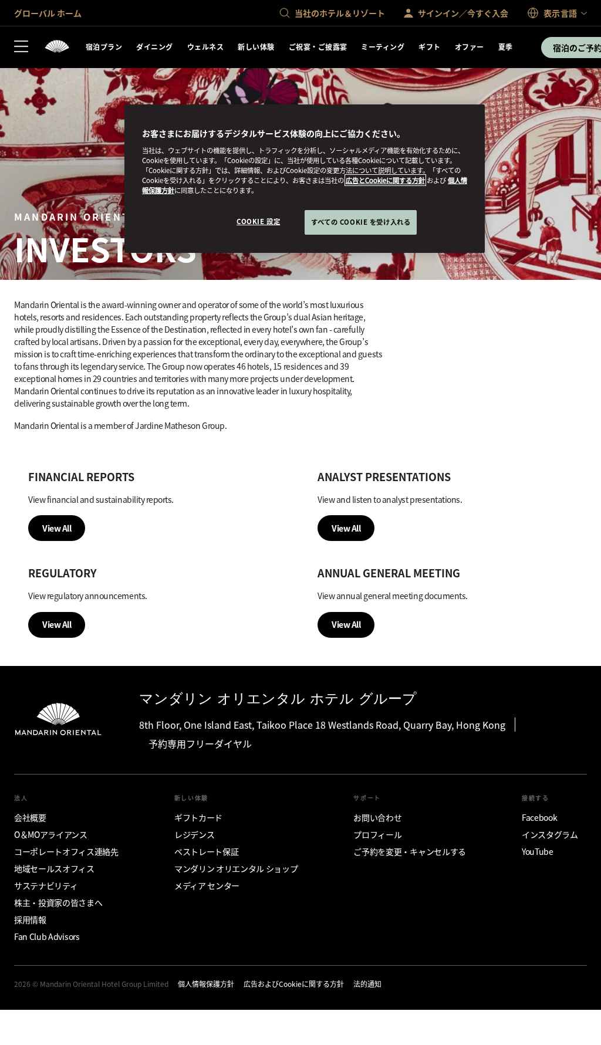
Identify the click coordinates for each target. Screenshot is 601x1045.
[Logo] (57, 47)
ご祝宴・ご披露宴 (318, 47)
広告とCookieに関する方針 (385, 180)
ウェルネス (205, 47)
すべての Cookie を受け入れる (360, 221)
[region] (304, 178)
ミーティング (382, 47)
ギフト (429, 47)
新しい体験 (256, 47)
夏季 (505, 47)
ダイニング (154, 47)
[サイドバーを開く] (21, 47)
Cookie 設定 (258, 221)
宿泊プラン (104, 47)
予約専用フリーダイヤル (200, 743)
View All (56, 528)
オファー (469, 47)
